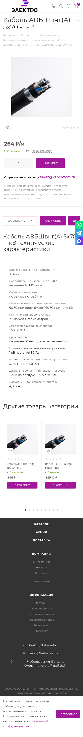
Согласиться (68, 714)
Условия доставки (41, 614)
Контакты (41, 573)
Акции (41, 532)
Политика (41, 630)
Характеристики (20, 220)
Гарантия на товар (41, 619)
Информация (41, 594)
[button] (25, 510)
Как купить (53, 220)
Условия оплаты (41, 608)
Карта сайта (41, 581)
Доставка (41, 540)
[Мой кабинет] (68, 6)
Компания (41, 553)
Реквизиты (41, 625)
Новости (41, 567)
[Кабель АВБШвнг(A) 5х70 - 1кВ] (41, 87)
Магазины (41, 602)
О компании (41, 561)
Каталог (41, 524)
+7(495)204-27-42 (42, 645)
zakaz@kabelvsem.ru (57, 177)
